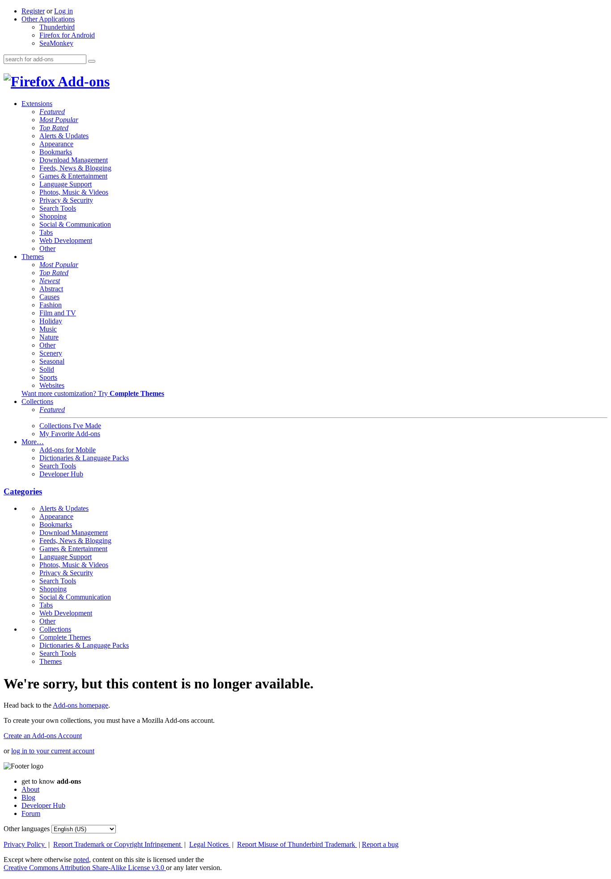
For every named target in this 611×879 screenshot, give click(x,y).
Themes (32, 256)
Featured (52, 111)
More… (32, 442)
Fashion (50, 305)
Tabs (46, 232)
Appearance (56, 144)
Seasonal (51, 361)
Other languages (27, 828)
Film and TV (57, 313)
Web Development (65, 240)
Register (33, 11)
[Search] (91, 61)
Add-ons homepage (80, 705)
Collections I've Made (70, 425)
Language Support (65, 184)
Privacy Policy (25, 844)
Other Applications (48, 19)
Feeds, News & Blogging (75, 168)
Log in (63, 11)
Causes (49, 297)
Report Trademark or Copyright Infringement (117, 844)
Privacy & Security (66, 200)
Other (47, 248)
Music (48, 329)
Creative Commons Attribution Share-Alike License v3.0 (85, 867)
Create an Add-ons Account (43, 735)
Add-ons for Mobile (67, 450)
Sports (48, 377)
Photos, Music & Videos (73, 192)
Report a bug (380, 844)
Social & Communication (75, 224)
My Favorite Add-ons (69, 433)
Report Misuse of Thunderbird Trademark (297, 844)
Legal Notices (209, 844)
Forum (30, 813)
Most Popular (58, 119)
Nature (49, 337)
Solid (46, 369)
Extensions (36, 103)
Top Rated (53, 128)
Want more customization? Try (92, 393)
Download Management (73, 160)
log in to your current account (52, 751)
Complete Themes (65, 637)
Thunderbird (57, 27)
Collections (37, 401)
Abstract (51, 289)
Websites (51, 385)
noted (81, 859)
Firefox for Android (67, 35)
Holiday (50, 321)
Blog (28, 797)
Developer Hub (61, 474)
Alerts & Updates (64, 136)
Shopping (53, 216)
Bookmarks (55, 152)
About (30, 789)
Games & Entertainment (73, 176)
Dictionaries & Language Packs (84, 458)
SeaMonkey (56, 43)
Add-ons (82, 81)
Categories (23, 491)
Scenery (50, 353)
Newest (49, 281)
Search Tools (57, 208)
